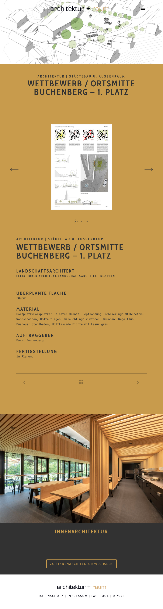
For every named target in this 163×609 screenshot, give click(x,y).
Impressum (77, 596)
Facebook (100, 596)
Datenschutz (51, 596)
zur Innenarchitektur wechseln (81, 564)
